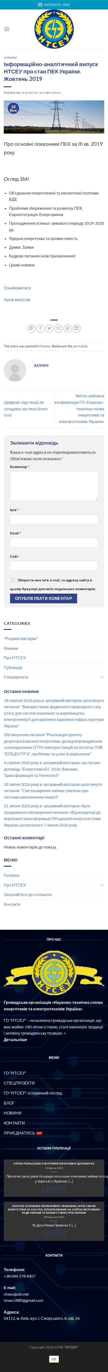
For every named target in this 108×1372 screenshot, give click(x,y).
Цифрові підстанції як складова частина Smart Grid (26, 408)
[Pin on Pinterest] (68, 328)
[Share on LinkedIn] (77, 328)
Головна (11, 875)
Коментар (19, 466)
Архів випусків (17, 299)
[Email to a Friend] (59, 328)
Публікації (13, 667)
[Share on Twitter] (49, 328)
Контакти (12, 904)
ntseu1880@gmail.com (23, 1300)
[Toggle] (102, 677)
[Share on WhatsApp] (31, 328)
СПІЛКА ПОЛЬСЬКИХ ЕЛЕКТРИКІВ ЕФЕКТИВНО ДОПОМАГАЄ (53, 1163)
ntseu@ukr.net (16, 1294)
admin (56, 92)
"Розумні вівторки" (21, 638)
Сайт (14, 556)
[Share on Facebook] (40, 328)
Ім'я (14, 510)
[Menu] (7, 29)
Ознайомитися (17, 287)
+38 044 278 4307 (19, 1276)
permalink (80, 346)
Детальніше (54, 1189)
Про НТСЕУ (15, 657)
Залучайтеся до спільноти (28, 894)
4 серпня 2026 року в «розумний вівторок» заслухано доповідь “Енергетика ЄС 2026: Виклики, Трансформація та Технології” (52, 769)
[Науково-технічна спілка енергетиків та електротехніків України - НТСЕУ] (54, 29)
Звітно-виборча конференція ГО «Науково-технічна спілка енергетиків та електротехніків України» (79, 408)
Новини (11, 648)
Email (15, 533)
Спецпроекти (16, 677)
